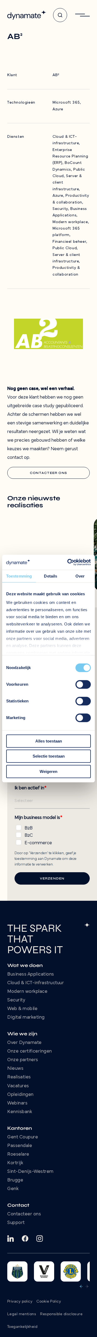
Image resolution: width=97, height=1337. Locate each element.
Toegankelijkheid (22, 1327)
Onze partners (22, 1060)
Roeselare (18, 1154)
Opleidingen (20, 1094)
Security (16, 1000)
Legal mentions (21, 1314)
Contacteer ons (24, 1214)
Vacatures (18, 1086)
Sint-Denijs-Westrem (30, 1171)
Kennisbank (19, 1112)
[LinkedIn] (10, 1238)
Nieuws (15, 1068)
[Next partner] (87, 1286)
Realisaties (19, 1077)
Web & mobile (22, 1009)
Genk (13, 1189)
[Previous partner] (81, 1286)
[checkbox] (52, 834)
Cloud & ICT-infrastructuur (35, 983)
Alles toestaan (48, 741)
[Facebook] (25, 1238)
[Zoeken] (60, 15)
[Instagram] (39, 1238)
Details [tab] (50, 576)
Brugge (15, 1180)
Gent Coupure (22, 1137)
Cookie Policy (48, 1302)
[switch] (83, 684)
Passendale (19, 1146)
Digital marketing (26, 1017)
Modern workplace (27, 991)
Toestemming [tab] (19, 576)
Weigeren (48, 771)
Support (16, 1222)
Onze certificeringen (29, 1051)
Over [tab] (80, 576)
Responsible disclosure (61, 1314)
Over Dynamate (24, 1042)
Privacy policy (19, 1302)
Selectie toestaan (49, 756)
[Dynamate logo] (26, 15)
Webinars (17, 1103)
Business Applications (30, 974)
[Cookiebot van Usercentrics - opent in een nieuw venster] (68, 562)
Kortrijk (15, 1163)
